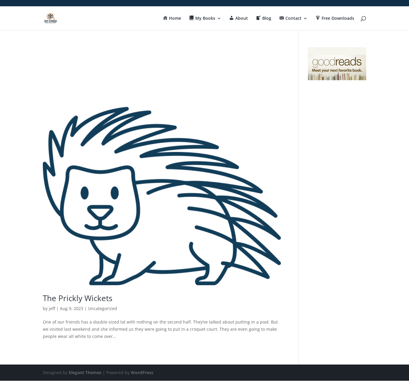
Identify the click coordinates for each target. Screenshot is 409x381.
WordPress (142, 372)
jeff (52, 308)
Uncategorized (102, 308)
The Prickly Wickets (77, 298)
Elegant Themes (85, 372)
